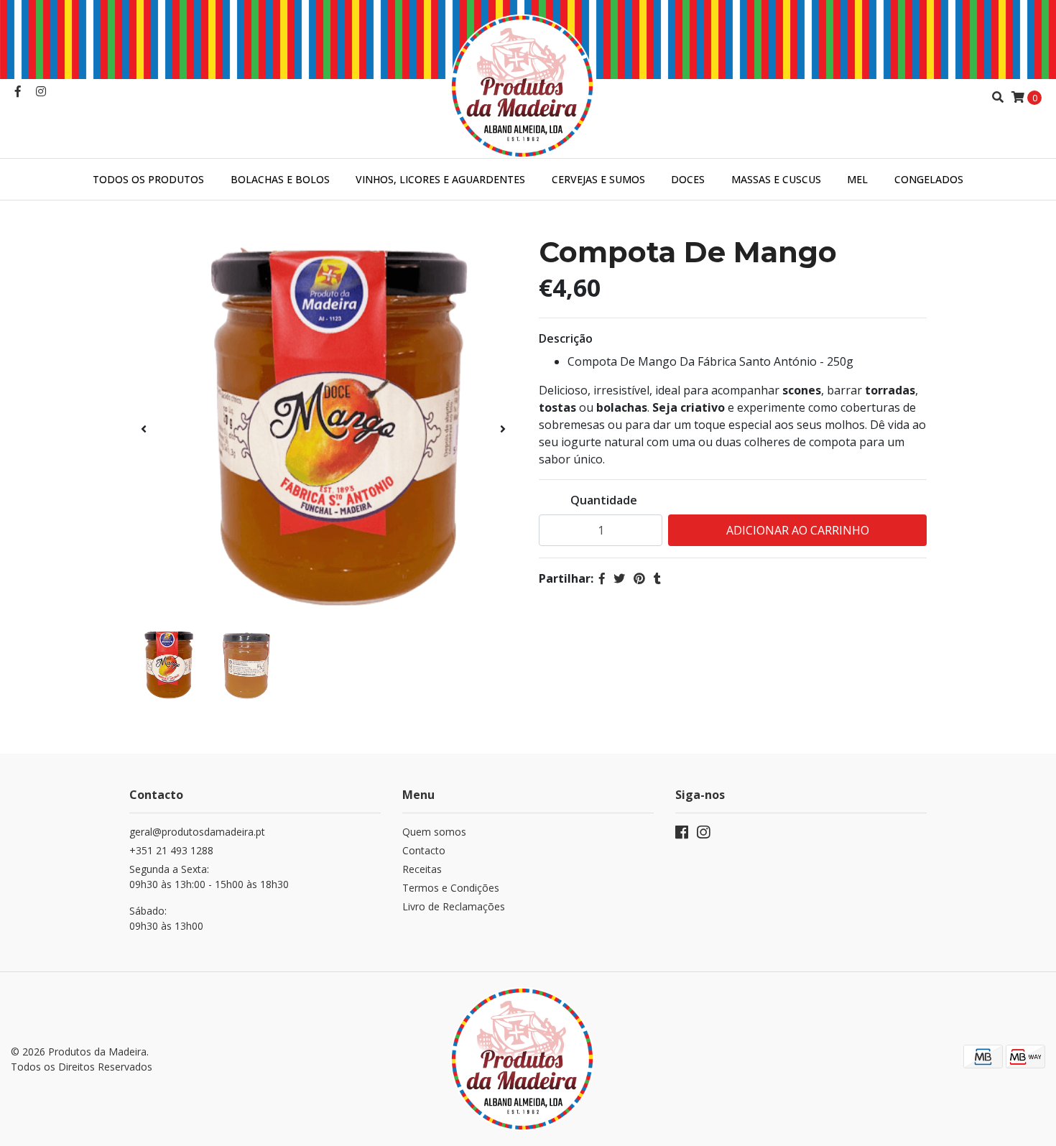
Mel (857, 179)
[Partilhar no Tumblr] (657, 578)
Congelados (928, 179)
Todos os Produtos (148, 179)
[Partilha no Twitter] (619, 578)
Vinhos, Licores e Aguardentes (440, 179)
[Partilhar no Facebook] (602, 578)
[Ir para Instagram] (41, 91)
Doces (688, 179)
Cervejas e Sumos (598, 179)
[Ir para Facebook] (18, 91)
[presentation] (143, 429)
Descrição (566, 338)
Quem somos (434, 831)
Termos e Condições (450, 888)
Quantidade (603, 500)
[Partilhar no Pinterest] (639, 578)
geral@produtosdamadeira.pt (197, 831)
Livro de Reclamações (453, 906)
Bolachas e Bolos (280, 179)
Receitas (422, 869)
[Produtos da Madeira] (528, 78)
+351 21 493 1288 (171, 850)
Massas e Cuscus (776, 179)
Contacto (423, 850)
